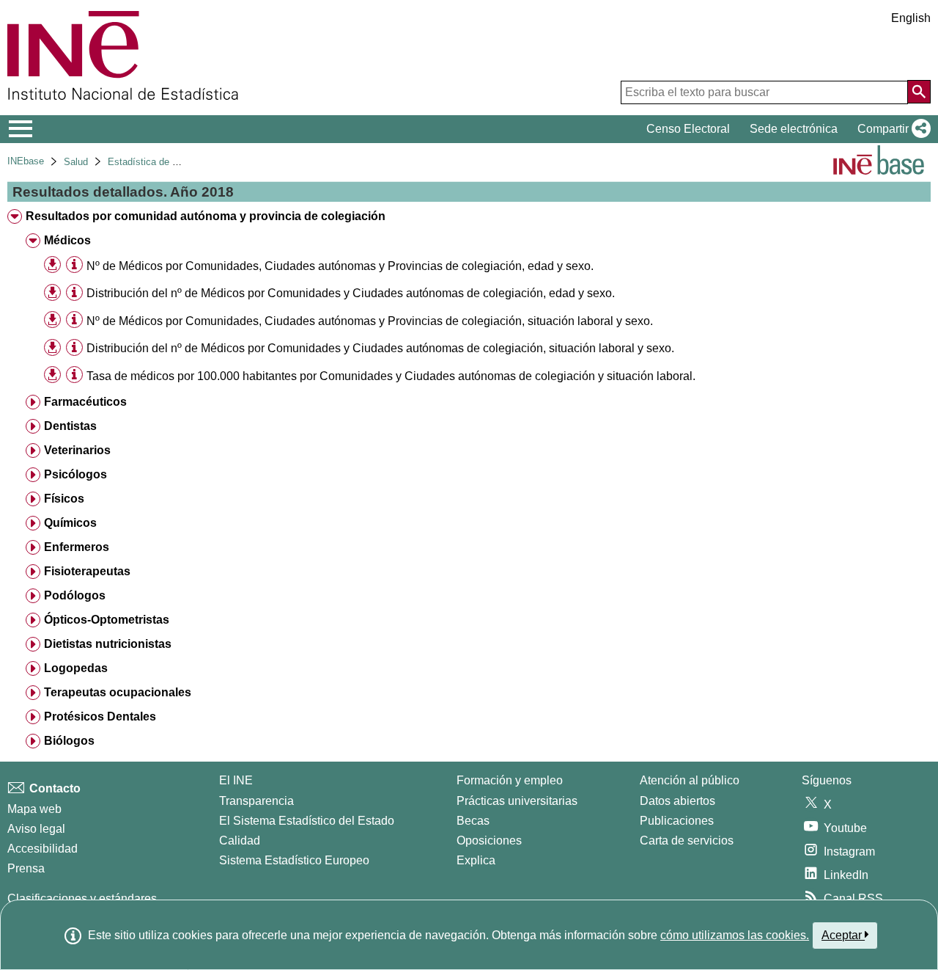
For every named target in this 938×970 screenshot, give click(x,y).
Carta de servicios (687, 840)
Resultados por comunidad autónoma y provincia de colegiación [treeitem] (205, 216)
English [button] (911, 18)
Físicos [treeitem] (64, 498)
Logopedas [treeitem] (76, 668)
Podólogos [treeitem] (75, 595)
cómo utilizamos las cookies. (734, 935)
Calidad (239, 840)
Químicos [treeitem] (70, 523)
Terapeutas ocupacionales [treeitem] (117, 692)
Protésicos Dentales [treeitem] (100, 716)
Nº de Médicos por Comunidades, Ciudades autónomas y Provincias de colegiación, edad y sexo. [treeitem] (340, 266)
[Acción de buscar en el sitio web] (919, 91)
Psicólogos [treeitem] (75, 474)
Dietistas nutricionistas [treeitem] (107, 644)
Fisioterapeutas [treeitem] (87, 571)
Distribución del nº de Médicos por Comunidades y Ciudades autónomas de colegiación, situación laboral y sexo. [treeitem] (380, 348)
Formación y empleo (510, 780)
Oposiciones (489, 840)
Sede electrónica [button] (794, 129)
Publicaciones (677, 820)
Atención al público (689, 780)
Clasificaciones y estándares (82, 898)
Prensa (26, 868)
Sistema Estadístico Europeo (294, 860)
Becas (473, 820)
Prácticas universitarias (517, 801)
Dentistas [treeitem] (70, 426)
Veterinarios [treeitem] (77, 450)
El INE (236, 780)
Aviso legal (36, 829)
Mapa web (34, 809)
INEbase (25, 161)
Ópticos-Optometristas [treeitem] (106, 619)
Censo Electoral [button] (688, 129)
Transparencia (256, 801)
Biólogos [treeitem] (69, 740)
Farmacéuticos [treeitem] (85, 401)
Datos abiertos (677, 801)
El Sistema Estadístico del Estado (306, 820)
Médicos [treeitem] (67, 240)
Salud (76, 161)
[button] (891, 129)
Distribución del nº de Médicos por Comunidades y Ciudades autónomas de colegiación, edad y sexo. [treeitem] (350, 293)
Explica (476, 860)
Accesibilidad (42, 848)
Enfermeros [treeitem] (76, 547)
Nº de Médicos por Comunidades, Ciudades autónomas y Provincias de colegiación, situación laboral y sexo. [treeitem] (369, 321)
